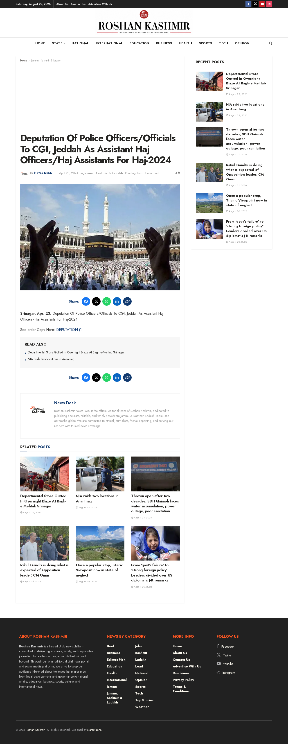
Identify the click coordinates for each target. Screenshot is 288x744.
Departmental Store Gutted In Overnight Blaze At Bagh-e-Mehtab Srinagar (76, 352)
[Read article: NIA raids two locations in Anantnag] (100, 474)
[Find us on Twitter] (255, 4)
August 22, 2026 (31, 512)
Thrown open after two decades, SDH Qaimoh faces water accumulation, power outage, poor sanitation (155, 503)
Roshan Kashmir (35, 730)
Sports (205, 43)
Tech (223, 43)
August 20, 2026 (87, 581)
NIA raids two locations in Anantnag (51, 359)
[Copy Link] (127, 301)
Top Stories (144, 700)
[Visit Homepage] (144, 23)
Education (139, 43)
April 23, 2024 (68, 173)
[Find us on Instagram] (269, 4)
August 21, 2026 (142, 517)
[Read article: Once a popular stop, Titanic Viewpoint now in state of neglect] (100, 543)
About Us (62, 4)
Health (185, 43)
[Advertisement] (100, 96)
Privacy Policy (183, 680)
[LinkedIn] (117, 301)
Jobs (138, 646)
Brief (110, 646)
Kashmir (141, 653)
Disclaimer (181, 673)
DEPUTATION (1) (69, 329)
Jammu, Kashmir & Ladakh (46, 61)
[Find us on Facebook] (248, 4)
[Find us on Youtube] (262, 4)
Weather (142, 707)
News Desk (43, 173)
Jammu (112, 686)
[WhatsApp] (106, 301)
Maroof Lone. (94, 730)
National (80, 43)
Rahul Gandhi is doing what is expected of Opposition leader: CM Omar (44, 570)
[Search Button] (270, 43)
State (57, 43)
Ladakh (140, 659)
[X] (96, 301)
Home (40, 43)
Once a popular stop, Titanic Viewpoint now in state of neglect (99, 570)
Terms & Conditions (181, 688)
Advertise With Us (100, 4)
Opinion (242, 43)
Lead (139, 666)
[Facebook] (86, 301)
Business (164, 43)
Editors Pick (116, 659)
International (109, 43)
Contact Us (78, 4)
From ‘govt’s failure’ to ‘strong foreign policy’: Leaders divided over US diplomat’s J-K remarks (151, 573)
